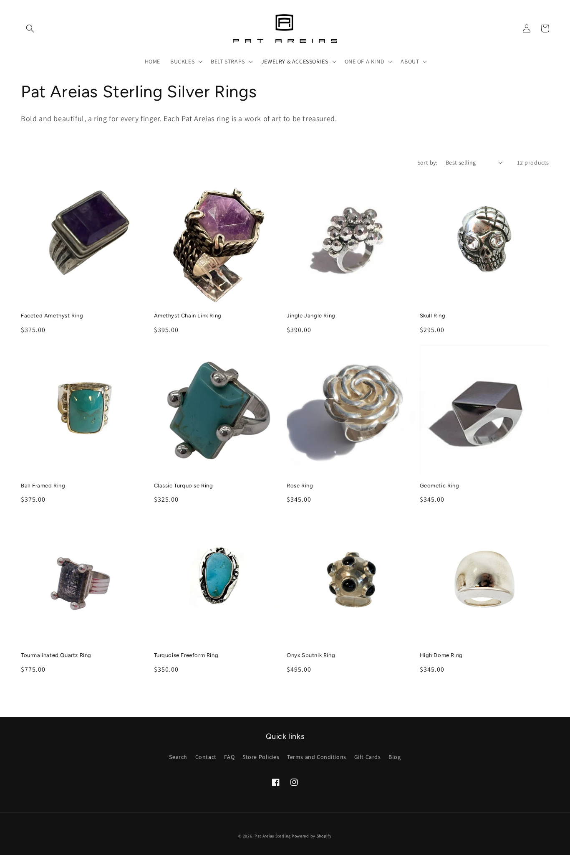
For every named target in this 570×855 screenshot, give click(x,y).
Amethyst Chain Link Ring (188, 315)
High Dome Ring (441, 655)
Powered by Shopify (312, 836)
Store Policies (260, 757)
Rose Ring (300, 485)
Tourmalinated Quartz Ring (56, 655)
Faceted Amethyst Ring (52, 315)
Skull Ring (433, 315)
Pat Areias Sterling (272, 836)
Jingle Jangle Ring (311, 315)
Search (178, 757)
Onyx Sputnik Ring (311, 655)
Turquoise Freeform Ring (186, 655)
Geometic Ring (439, 485)
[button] (30, 28)
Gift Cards (367, 757)
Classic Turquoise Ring (183, 485)
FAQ (229, 757)
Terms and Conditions (316, 757)
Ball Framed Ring (43, 485)
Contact (206, 757)
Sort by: (427, 162)
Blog (394, 757)
